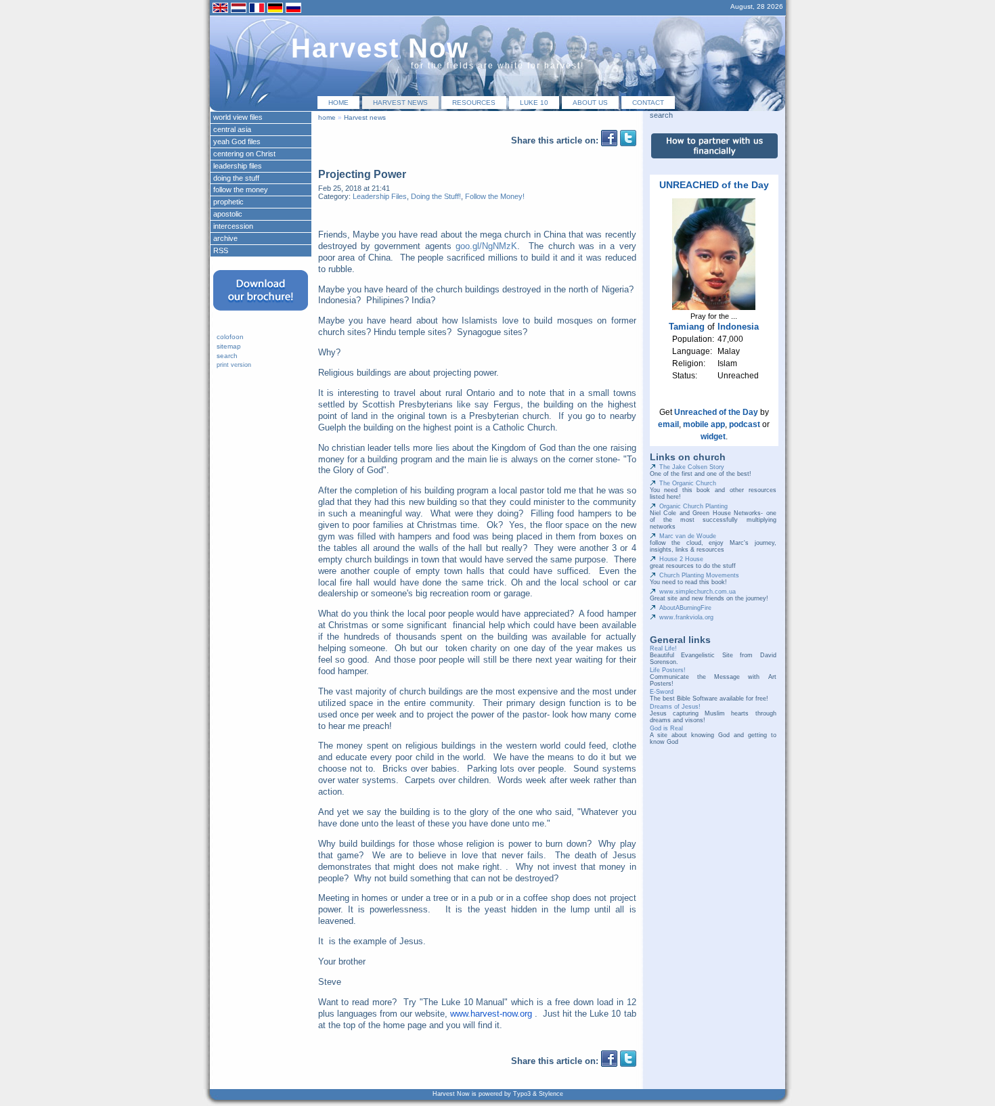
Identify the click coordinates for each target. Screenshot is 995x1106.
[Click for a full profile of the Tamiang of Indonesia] (713, 307)
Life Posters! (668, 670)
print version (234, 364)
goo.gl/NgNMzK (486, 246)
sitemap (229, 346)
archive (225, 238)
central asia (232, 129)
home (338, 102)
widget (713, 436)
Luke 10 (534, 102)
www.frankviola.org (686, 617)
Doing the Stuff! (436, 196)
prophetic (228, 202)
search (227, 355)
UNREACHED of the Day (714, 184)
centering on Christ (244, 154)
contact (648, 102)
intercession (233, 226)
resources (473, 102)
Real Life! (663, 648)
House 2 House (681, 559)
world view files (238, 117)
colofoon (230, 336)
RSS (220, 250)
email (668, 424)
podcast (744, 424)
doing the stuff (236, 178)
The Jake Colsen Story (691, 467)
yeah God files (237, 141)
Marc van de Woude (687, 536)
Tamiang (687, 327)
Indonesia (738, 327)
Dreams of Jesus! (675, 706)
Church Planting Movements (699, 575)
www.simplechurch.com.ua (697, 591)
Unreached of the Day (716, 412)
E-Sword (661, 691)
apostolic (227, 214)
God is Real (666, 728)
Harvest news (400, 102)
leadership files (237, 166)
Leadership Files (380, 196)
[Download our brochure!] (260, 315)
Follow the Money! (495, 196)
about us (590, 102)
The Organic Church (687, 483)
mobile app (704, 424)
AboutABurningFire (685, 607)
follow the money (240, 189)
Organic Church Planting (693, 506)
